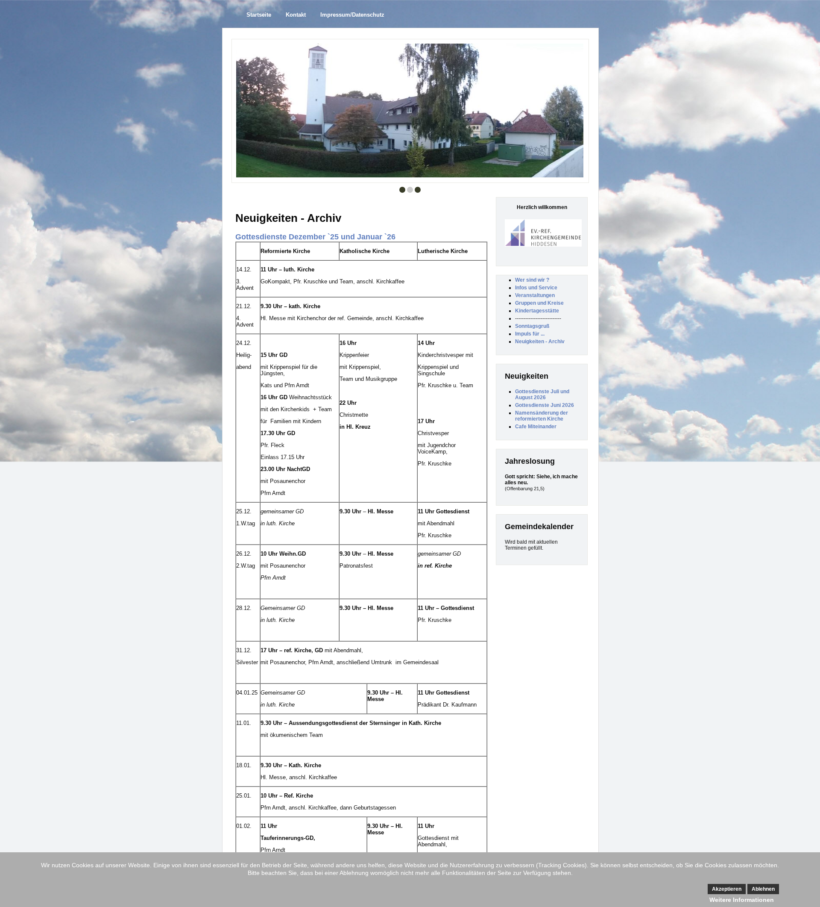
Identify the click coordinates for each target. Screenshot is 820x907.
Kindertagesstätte (537, 311)
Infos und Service (536, 288)
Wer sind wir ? (532, 280)
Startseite (258, 15)
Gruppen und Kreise (539, 303)
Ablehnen (763, 889)
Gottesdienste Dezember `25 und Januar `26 (315, 237)
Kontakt (296, 15)
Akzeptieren (726, 889)
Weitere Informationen (741, 899)
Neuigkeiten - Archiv (540, 342)
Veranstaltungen (535, 295)
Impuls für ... (530, 334)
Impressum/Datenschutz (352, 15)
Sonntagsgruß (532, 326)
